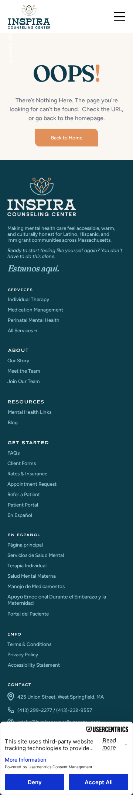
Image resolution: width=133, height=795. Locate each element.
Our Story (18, 360)
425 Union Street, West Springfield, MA (60, 697)
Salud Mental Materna (31, 576)
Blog (13, 422)
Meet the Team (23, 371)
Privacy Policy (22, 654)
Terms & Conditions (29, 644)
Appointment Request (32, 484)
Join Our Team (23, 381)
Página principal (25, 545)
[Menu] (120, 17)
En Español (19, 515)
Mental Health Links (29, 412)
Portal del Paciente (28, 614)
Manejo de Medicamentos (36, 586)
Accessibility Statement (34, 665)
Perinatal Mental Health (33, 320)
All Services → (23, 330)
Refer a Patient (23, 494)
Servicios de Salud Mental (35, 555)
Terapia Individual (27, 565)
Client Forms (21, 463)
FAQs (13, 453)
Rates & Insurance (27, 473)
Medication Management (35, 310)
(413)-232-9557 (74, 710)
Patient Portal (23, 505)
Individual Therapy (28, 299)
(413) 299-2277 (34, 710)
